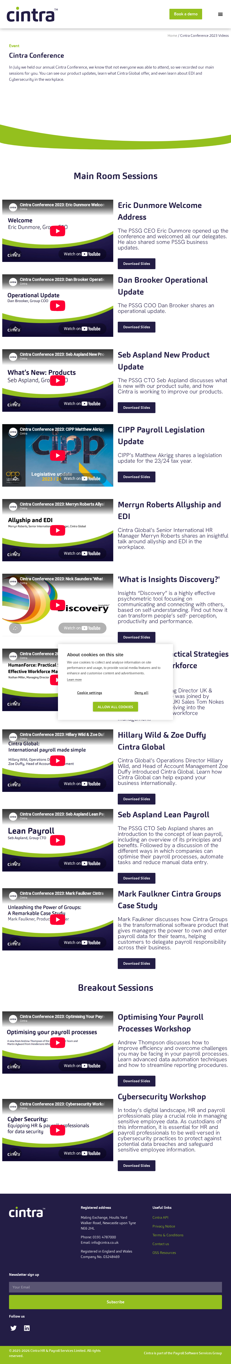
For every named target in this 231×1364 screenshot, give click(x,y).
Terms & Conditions (167, 1235)
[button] (220, 14)
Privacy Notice (163, 1226)
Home (172, 35)
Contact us (160, 1244)
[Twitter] (13, 1328)
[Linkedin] (26, 1328)
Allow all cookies (115, 707)
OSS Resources (164, 1253)
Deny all (141, 693)
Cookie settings (89, 693)
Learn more (74, 679)
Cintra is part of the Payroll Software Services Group (183, 1353)
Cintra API (160, 1217)
